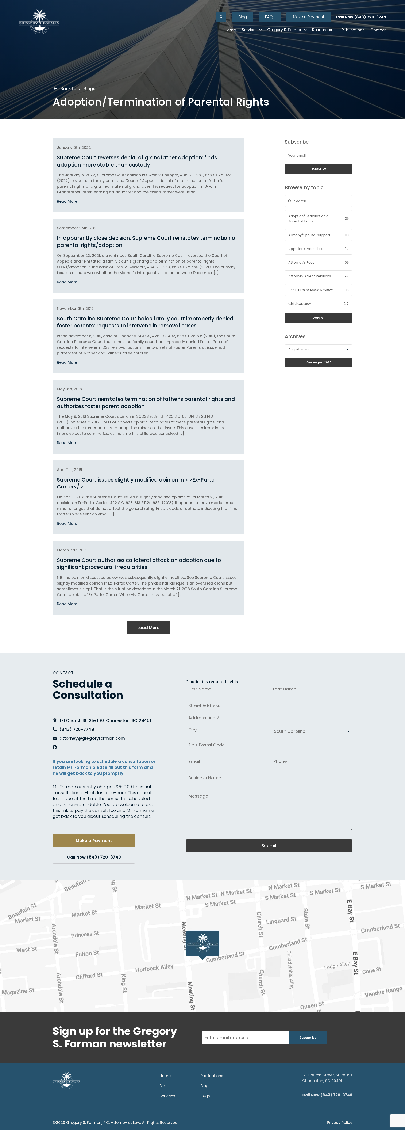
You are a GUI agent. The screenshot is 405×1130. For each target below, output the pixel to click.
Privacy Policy (339, 1122)
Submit (269, 846)
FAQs (270, 16)
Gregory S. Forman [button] (284, 29)
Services (167, 1096)
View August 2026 (318, 362)
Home (230, 30)
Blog (243, 16)
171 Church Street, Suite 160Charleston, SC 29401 (327, 1077)
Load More (148, 628)
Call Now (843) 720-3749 (361, 17)
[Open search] (221, 17)
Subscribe (318, 169)
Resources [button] (322, 29)
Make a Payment (308, 16)
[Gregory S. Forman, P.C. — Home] (39, 21)
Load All (318, 318)
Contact (378, 30)
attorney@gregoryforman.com (92, 738)
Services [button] (250, 29)
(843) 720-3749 (76, 729)
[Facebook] (55, 747)
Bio (162, 1085)
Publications (353, 30)
